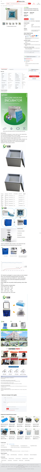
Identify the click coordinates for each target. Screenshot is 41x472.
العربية (29, 466)
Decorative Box (3, 454)
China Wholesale (20, 464)
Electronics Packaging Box (33, 454)
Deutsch (24, 466)
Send (7, 408)
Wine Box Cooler (21, 460)
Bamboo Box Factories (4, 458)
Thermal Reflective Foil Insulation (15, 445)
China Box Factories (18, 458)
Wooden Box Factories (25, 458)
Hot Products (3, 464)
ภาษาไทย (38, 466)
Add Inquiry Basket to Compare (12, 26)
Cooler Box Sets (31, 458)
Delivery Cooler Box (3, 460)
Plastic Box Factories (11, 458)
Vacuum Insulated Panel (4, 447)
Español (9, 466)
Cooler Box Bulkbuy (27, 460)
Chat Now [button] (34, 78)
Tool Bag (8, 454)
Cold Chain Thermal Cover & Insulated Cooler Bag (17, 447)
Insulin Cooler (2, 445)
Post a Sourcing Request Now (10, 410)
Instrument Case (20, 454)
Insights (22, 465)
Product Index (36, 464)
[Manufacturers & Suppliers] (20, 1)
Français (15, 466)
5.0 (31, 70)
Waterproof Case (26, 454)
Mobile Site (19, 465)
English (6, 466)
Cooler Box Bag (10, 460)
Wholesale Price (24, 464)
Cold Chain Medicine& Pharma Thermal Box (25, 447)
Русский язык (17, 466)
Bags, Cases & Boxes (5, 5)
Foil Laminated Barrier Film (23, 445)
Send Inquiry (34, 76)
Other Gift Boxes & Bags (14, 454)
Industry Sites (28, 464)
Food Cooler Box (15, 460)
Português (12, 466)
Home (1, 5)
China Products (7, 464)
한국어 (31, 466)
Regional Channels (32, 464)
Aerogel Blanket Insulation (33, 445)
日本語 (34, 466)
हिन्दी (35, 466)
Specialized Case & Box (10, 5)
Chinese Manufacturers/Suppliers (13, 464)
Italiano (21, 466)
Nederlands (26, 466)
